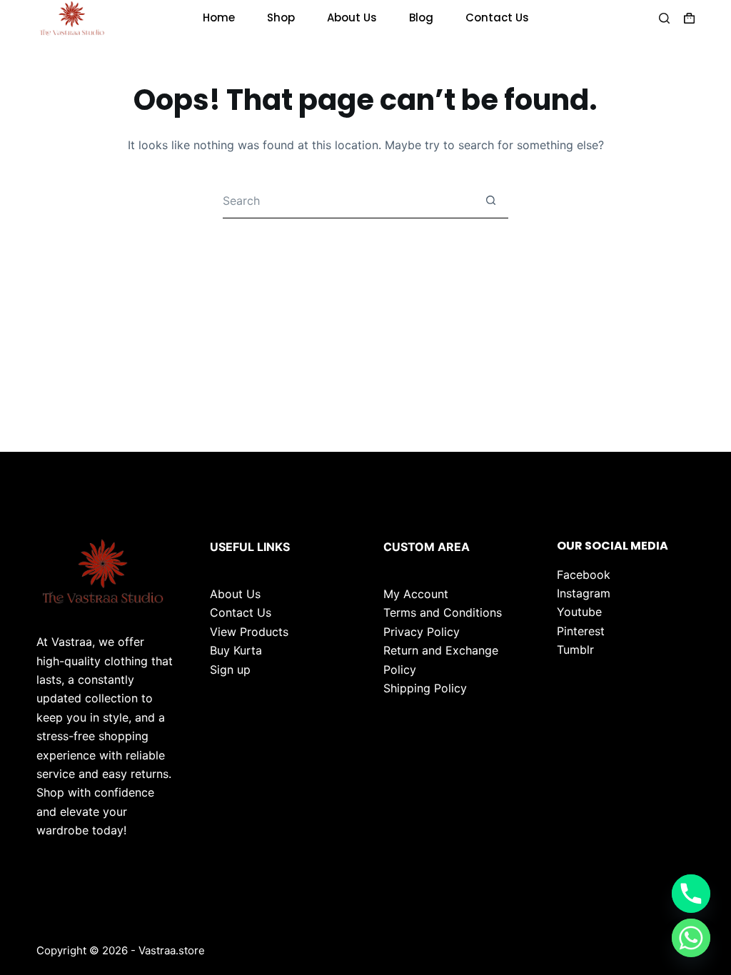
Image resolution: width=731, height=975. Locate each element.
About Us (352, 17)
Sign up (230, 669)
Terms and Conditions (442, 612)
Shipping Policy (425, 688)
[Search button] (490, 200)
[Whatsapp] (691, 938)
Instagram (583, 593)
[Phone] (691, 893)
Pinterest (581, 631)
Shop (281, 17)
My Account (415, 594)
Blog (421, 17)
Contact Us (497, 17)
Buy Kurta (236, 650)
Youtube (579, 612)
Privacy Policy (421, 632)
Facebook (583, 574)
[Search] (664, 18)
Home (219, 17)
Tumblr (575, 649)
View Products (249, 632)
